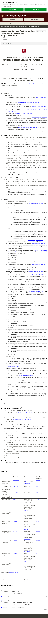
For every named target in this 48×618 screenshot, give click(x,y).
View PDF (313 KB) (42, 31)
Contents (3, 37)
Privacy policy (32, 615)
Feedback (27, 615)
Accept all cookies (12, 9)
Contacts (13, 615)
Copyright (18, 615)
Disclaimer (23, 615)
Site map (38, 615)
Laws (5, 26)
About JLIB (3, 615)
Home (2, 26)
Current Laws (8, 26)
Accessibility (8, 615)
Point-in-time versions (6, 43)
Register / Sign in (13, 19)
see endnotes (10, 87)
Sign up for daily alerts (34, 19)
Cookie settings (35, 9)
